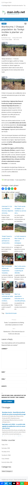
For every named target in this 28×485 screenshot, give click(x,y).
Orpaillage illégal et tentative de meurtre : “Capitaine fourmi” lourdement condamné (14, 5)
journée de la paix (11, 313)
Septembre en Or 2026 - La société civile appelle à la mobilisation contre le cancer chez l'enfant (13, 422)
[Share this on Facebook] (3, 188)
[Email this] (14, 483)
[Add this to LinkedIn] (9, 188)
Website (4, 386)
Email (4, 379)
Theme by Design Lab (20, 481)
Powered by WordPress (8, 481)
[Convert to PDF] (18, 483)
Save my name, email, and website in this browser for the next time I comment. (14, 396)
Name (3, 372)
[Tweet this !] (6, 188)
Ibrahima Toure (7, 37)
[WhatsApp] (12, 188)
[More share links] (15, 188)
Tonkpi (4, 23)
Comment (5, 348)
